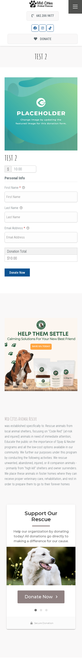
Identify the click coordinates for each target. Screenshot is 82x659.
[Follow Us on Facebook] (35, 28)
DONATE (45, 39)
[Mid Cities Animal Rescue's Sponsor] (41, 354)
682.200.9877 (44, 16)
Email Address (15, 228)
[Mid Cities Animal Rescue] (41, 4)
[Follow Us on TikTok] (50, 28)
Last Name (12, 208)
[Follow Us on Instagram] (42, 28)
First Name (13, 188)
